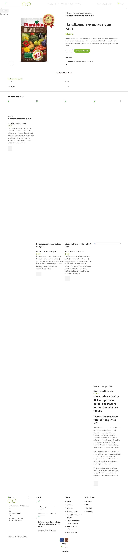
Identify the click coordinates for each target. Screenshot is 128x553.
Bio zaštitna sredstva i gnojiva (17, 123)
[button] (38, 274)
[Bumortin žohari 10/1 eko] (14, 107)
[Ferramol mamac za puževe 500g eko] (49, 171)
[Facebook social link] (24, 4)
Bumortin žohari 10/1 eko (19, 118)
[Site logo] (12, 4)
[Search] (114, 4)
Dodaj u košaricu (82, 50)
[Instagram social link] (29, 4)
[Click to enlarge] (11, 63)
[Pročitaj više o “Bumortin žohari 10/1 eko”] (10, 148)
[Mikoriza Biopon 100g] (107, 171)
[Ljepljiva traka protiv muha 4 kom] (78, 171)
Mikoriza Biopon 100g (104, 386)
